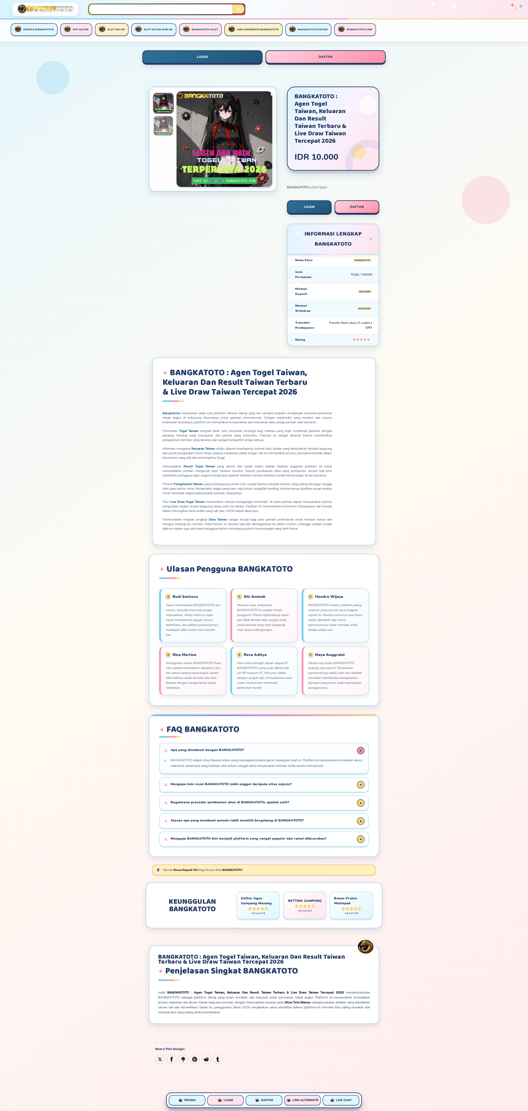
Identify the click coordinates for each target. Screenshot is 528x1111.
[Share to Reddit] (206, 1059)
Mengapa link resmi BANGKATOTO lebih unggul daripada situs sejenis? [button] (231, 784)
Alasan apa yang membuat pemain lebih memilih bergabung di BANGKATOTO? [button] (237, 820)
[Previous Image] (180, 139)
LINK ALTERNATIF (305, 1100)
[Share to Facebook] (172, 1059)
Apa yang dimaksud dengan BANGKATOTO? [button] (207, 750)
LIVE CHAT (344, 1100)
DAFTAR (326, 57)
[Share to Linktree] (183, 1059)
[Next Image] (269, 139)
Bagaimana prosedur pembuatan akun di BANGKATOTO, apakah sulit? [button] (230, 802)
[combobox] (160, 9)
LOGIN (202, 57)
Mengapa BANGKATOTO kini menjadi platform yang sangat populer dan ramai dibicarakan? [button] (248, 838)
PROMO (190, 1100)
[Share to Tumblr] (218, 1059)
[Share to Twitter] (160, 1059)
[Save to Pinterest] (195, 1059)
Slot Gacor (319, 187)
